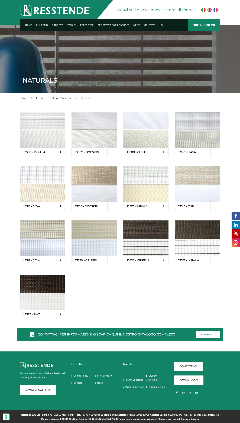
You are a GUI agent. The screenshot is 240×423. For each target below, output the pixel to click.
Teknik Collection (134, 379)
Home (28, 25)
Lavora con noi (38, 389)
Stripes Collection (62, 98)
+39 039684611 (94, 414)
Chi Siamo (42, 25)
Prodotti (57, 25)
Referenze (86, 25)
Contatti (149, 25)
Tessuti (71, 25)
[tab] (42, 152)
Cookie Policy (81, 375)
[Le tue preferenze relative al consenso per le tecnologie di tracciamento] (6, 417)
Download (208, 334)
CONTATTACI (48, 334)
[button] (42, 152)
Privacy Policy (104, 375)
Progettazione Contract (113, 25)
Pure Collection (156, 386)
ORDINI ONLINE (204, 25)
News (136, 25)
